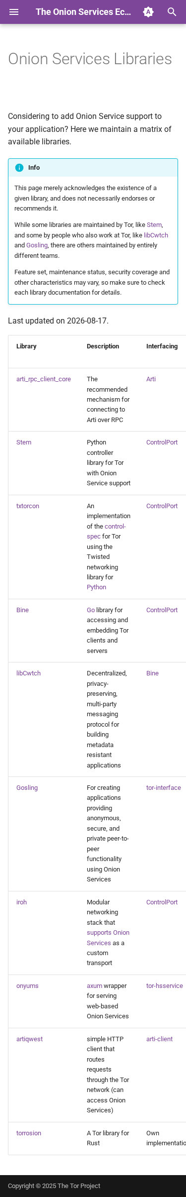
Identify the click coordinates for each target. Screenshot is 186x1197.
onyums (27, 985)
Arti (151, 379)
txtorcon (27, 506)
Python (96, 587)
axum (94, 985)
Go (91, 610)
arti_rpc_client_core (43, 379)
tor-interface (163, 787)
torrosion (28, 1133)
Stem (154, 224)
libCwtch (156, 235)
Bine (22, 610)
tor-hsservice (164, 985)
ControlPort (162, 442)
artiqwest (29, 1039)
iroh (21, 902)
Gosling (37, 245)
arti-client (159, 1039)
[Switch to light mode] (148, 12)
